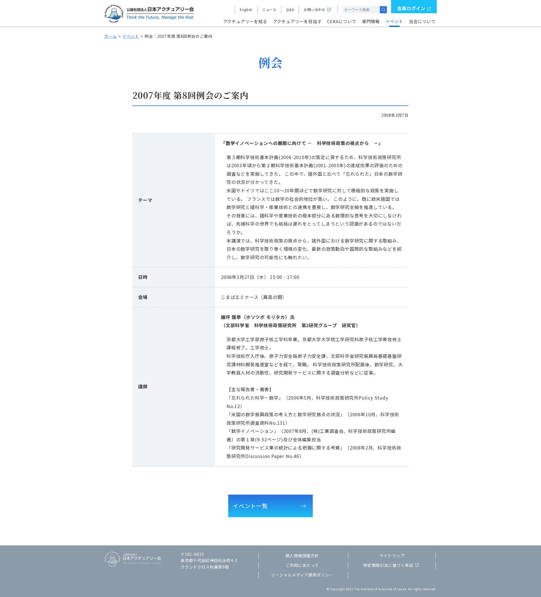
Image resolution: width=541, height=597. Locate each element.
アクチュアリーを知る (245, 21)
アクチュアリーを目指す (297, 21)
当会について (422, 21)
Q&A (290, 9)
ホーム (110, 36)
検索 (383, 9)
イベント (394, 21)
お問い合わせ (314, 9)
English (246, 9)
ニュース (269, 9)
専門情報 (371, 21)
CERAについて (341, 21)
